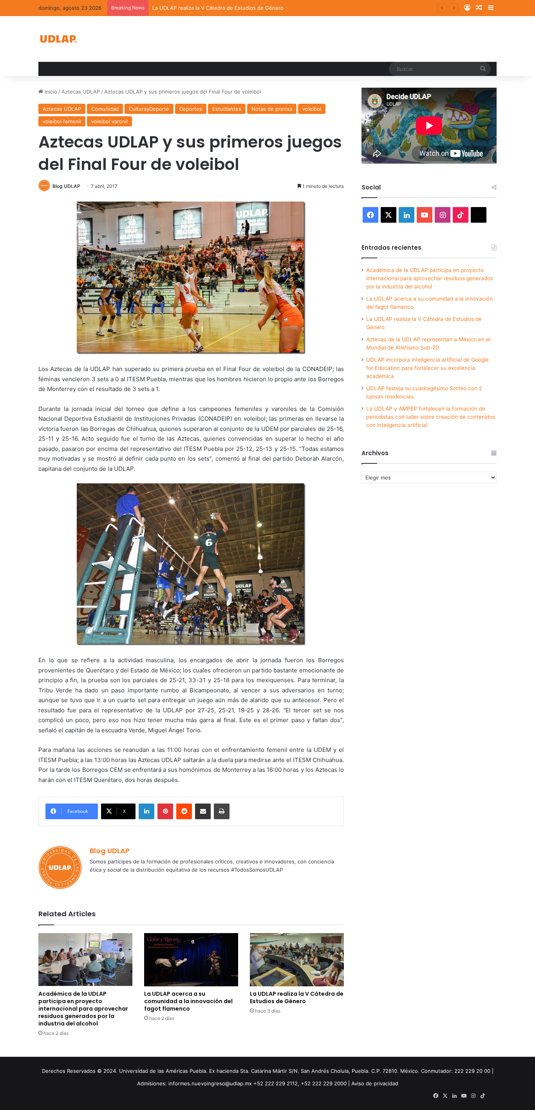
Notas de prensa (271, 109)
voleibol (311, 109)
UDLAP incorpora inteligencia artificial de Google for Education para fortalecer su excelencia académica (427, 368)
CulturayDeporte (149, 109)
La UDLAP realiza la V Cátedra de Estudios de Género (218, 8)
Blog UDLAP (66, 186)
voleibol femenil (62, 121)
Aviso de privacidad (374, 1083)
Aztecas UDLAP (80, 91)
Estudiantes (226, 109)
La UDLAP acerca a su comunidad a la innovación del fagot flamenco (188, 1001)
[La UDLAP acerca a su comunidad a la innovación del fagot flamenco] (191, 959)
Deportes (190, 109)
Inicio (50, 91)
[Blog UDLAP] (58, 39)
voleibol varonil (109, 121)
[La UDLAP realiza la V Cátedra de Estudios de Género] (297, 959)
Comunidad (105, 109)
